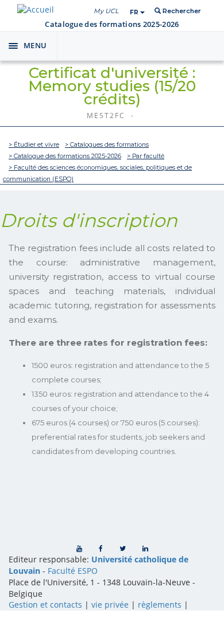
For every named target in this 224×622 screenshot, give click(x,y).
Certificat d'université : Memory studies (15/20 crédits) (112, 86)
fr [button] (135, 12)
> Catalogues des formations (107, 144)
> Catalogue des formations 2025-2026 (65, 156)
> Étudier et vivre (34, 144)
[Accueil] (35, 9)
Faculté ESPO (73, 570)
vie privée (110, 604)
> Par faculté (145, 156)
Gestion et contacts (45, 604)
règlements (159, 604)
